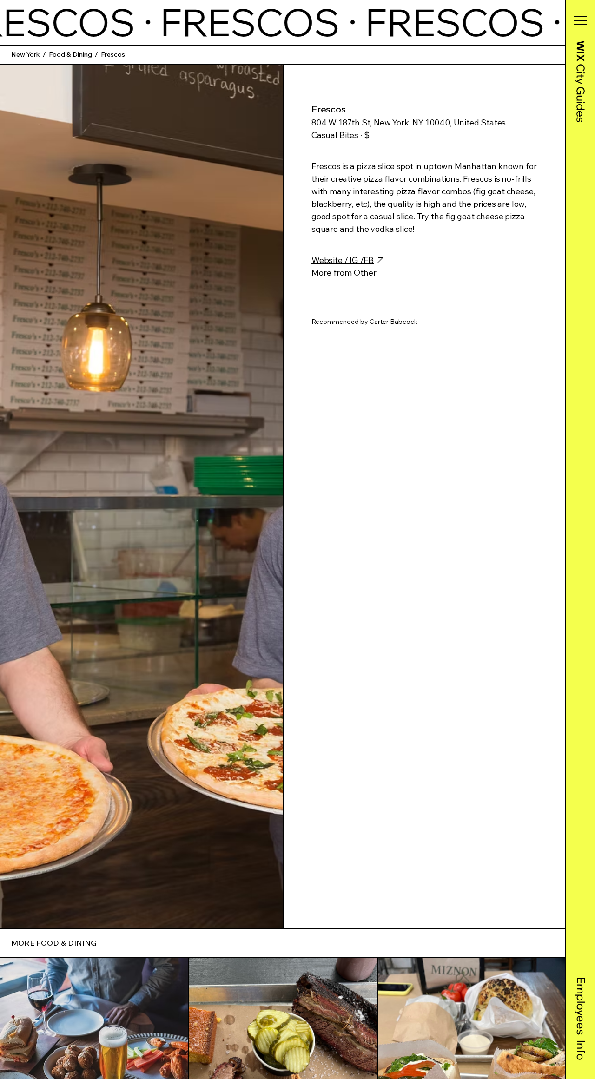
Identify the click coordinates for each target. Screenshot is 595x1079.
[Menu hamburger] (580, 20)
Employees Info (581, 1018)
